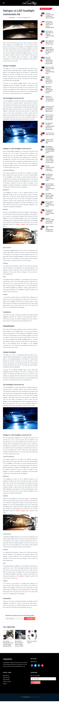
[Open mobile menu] (3, 3)
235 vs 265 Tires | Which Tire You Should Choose (50, 42)
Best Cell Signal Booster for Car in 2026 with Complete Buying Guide (50, 187)
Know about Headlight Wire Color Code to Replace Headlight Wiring (50, 24)
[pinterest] (42, 665)
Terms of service (7, 681)
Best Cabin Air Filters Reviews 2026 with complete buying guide (50, 34)
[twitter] (35, 665)
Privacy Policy (6, 677)
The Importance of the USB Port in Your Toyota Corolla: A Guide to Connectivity (50, 159)
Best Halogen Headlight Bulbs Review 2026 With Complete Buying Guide (50, 149)
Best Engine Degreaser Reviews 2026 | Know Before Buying (49, 89)
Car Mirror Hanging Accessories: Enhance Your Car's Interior (49, 80)
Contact (5, 683)
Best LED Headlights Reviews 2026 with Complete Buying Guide (49, 60)
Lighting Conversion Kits (24, 17)
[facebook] (32, 665)
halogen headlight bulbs (22, 224)
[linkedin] (39, 665)
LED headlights (20, 289)
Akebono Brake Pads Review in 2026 (49, 141)
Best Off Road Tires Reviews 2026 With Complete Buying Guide (50, 177)
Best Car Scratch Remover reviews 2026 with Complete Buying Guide (50, 70)
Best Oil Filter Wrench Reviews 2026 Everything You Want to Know (50, 50)
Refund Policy (6, 679)
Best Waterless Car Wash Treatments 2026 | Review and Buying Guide (50, 126)
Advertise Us (6, 675)
